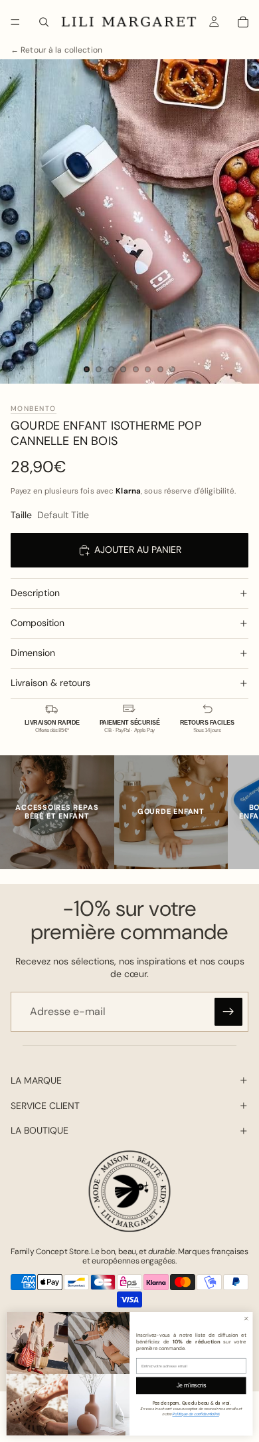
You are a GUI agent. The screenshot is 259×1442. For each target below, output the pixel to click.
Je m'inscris (191, 1385)
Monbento (33, 408)
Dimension (33, 653)
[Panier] (243, 22)
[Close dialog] (246, 1319)
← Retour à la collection (56, 50)
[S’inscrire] (228, 1012)
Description (35, 593)
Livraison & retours (50, 683)
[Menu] (15, 22)
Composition (37, 623)
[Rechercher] (43, 22)
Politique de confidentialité (195, 1413)
